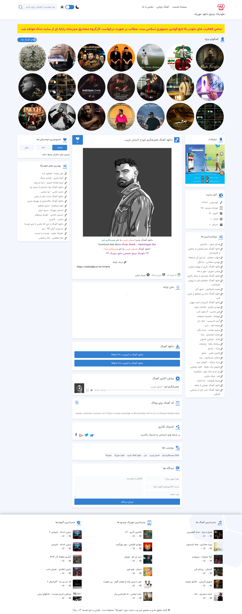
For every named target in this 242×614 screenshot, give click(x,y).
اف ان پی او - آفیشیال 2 (59, 584)
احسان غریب (128, 240)
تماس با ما (147, 7)
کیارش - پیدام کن (203, 571)
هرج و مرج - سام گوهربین (199, 534)
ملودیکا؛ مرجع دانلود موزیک (209, 14)
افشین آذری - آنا (133, 534)
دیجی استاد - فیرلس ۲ (60, 534)
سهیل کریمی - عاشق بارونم (198, 584)
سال (27, 147)
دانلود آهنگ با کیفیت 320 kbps (127, 355)
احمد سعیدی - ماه (203, 596)
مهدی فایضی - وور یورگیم (129, 546)
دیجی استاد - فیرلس (61, 546)
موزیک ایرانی (140, 275)
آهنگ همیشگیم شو (170, 455)
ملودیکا (109, 455)
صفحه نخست (179, 7)
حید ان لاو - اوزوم (133, 559)
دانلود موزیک (119, 455)
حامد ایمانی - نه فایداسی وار (128, 596)
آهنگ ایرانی (163, 7)
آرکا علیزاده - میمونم (202, 559)
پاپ (145, 455)
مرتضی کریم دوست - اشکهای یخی (54, 596)
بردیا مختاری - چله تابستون (199, 546)
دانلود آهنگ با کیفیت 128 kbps (127, 363)
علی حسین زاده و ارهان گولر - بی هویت (122, 584)
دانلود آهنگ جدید (134, 455)
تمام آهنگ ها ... (27, 40)
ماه (43, 147)
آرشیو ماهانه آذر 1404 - (60, 559)
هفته (59, 147)
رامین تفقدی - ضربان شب (58, 571)
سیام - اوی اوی (134, 571)
